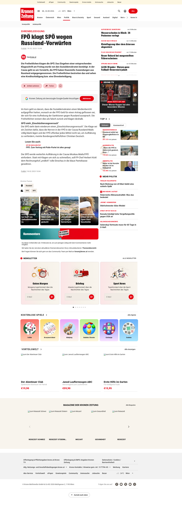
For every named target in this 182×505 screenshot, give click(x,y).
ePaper (51, 2)
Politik (66, 17)
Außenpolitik (37, 24)
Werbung (116, 467)
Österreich (50, 17)
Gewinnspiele (73, 2)
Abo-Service (28, 473)
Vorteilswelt (41, 2)
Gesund (97, 17)
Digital (115, 17)
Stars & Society (78, 17)
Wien (59, 17)
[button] (127, 17)
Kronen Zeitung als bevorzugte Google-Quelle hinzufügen (60, 98)
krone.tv (134, 17)
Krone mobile (86, 2)
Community (61, 2)
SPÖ (34, 191)
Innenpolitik (26, 24)
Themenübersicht (89, 248)
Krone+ (40, 17)
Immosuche (99, 2)
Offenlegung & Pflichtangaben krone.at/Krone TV (41, 461)
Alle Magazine (130, 405)
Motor (123, 17)
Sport (89, 17)
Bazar (119, 2)
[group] (29, 211)
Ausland (106, 17)
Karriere (125, 467)
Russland (29, 186)
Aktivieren (87, 99)
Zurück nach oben (79, 495)
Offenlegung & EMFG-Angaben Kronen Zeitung (79, 461)
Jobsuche (110, 2)
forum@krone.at (81, 251)
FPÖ (27, 191)
